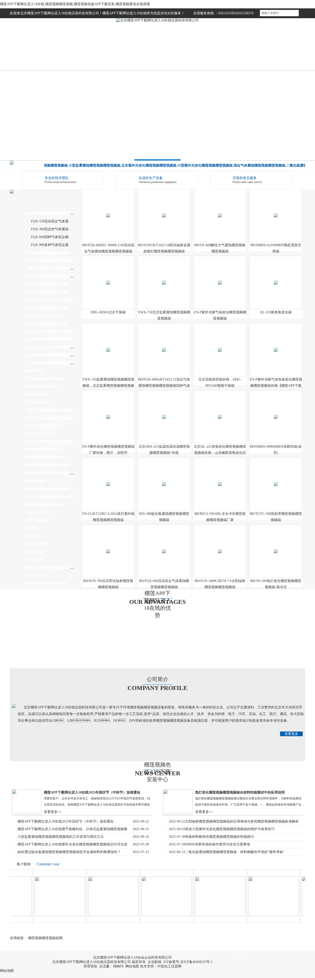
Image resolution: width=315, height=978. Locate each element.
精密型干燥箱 (35, 481)
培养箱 (30, 528)
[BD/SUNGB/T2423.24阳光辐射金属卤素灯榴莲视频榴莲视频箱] (164, 209)
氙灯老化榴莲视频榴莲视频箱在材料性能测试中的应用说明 (240, 792)
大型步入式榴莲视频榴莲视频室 (49, 497)
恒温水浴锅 (34, 552)
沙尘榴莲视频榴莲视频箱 (44, 426)
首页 (28, 55)
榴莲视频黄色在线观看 (250, 55)
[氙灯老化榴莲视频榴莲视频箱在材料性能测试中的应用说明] (178, 813)
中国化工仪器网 (169, 966)
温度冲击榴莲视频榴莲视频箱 (47, 489)
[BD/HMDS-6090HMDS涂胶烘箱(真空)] (276, 411)
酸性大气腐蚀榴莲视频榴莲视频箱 (51, 276)
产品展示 (102, 55)
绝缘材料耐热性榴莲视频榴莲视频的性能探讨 (219, 837)
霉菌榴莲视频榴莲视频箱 (44, 449)
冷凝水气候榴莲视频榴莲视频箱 (49, 410)
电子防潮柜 (34, 560)
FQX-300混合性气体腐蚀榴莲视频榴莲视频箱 (65, 229)
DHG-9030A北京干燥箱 (108, 312)
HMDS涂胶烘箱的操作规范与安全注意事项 (217, 844)
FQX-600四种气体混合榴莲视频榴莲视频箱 (63, 237)
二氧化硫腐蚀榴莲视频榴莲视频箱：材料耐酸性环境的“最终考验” (234, 852)
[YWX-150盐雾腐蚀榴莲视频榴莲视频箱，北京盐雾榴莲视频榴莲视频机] (108, 344)
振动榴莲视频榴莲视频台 (44, 457)
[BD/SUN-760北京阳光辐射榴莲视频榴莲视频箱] (108, 545)
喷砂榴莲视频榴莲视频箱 (44, 504)
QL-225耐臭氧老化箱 (276, 312)
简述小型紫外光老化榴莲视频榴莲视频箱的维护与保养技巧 (230, 829)
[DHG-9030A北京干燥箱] (108, 276)
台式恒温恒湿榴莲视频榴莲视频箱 (51, 363)
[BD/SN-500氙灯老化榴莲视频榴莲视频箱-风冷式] (276, 545)
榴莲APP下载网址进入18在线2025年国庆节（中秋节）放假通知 (92, 792)
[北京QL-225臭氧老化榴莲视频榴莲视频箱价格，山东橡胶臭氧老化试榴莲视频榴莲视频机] (220, 411)
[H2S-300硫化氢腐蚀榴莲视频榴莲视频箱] (164, 478)
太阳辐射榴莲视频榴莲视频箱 (47, 253)
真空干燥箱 (34, 371)
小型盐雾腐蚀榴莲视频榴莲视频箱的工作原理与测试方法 (60, 837)
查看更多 (291, 734)
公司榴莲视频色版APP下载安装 (141, 950)
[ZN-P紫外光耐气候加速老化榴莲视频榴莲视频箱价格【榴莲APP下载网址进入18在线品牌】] (276, 344)
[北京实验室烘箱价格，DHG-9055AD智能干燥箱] (220, 344)
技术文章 (176, 55)
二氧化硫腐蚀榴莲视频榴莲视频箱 (51, 268)
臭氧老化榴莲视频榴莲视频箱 (47, 308)
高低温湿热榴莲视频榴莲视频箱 (49, 339)
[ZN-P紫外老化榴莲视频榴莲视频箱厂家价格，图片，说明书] (108, 411)
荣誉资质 (213, 55)
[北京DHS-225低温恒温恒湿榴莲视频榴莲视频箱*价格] (164, 411)
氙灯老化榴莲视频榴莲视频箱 (47, 284)
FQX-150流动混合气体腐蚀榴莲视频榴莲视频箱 (67, 221)
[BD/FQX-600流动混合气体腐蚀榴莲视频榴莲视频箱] (164, 545)
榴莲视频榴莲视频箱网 (45, 938)
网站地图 (132, 966)
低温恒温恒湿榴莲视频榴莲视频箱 (51, 355)
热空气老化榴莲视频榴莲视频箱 (49, 418)
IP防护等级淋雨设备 (40, 434)
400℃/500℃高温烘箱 (41, 386)
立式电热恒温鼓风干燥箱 (44, 379)
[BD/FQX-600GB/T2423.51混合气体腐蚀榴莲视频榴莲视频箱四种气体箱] (164, 344)
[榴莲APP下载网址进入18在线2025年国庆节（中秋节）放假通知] (26, 813)
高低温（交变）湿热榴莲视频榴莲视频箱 (56, 347)
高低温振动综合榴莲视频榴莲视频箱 (52, 473)
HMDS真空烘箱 (37, 402)
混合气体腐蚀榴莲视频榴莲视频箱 (51, 213)
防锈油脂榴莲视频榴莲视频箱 (47, 465)
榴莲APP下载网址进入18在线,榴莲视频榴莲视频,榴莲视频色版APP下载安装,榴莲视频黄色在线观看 (75, 4)
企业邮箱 (154, 962)
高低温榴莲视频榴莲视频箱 (46, 323)
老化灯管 (32, 536)
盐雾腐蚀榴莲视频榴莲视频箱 (47, 292)
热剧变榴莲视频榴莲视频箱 (46, 583)
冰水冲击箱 (34, 575)
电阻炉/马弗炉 (36, 544)
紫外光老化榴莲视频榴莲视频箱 (49, 300)
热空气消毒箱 (35, 520)
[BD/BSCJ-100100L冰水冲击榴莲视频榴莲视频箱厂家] (220, 478)
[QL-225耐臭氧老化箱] (276, 276)
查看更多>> (53, 812)
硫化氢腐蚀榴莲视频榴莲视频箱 (49, 260)
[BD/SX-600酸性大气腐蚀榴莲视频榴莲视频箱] (220, 209)
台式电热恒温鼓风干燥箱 (44, 316)
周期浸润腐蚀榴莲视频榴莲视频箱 (51, 567)
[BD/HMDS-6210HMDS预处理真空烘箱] (276, 209)
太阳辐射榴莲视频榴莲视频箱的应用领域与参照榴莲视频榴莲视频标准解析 (242, 821)
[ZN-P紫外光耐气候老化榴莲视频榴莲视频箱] (220, 276)
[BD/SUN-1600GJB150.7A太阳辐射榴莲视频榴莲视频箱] (220, 545)
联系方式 (287, 55)
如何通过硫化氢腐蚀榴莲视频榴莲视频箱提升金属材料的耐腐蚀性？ (69, 852)
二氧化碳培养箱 (37, 512)
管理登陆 (90, 966)
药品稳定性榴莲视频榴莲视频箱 (49, 441)
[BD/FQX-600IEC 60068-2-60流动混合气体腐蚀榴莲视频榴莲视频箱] (108, 209)
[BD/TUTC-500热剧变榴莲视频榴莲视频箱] (276, 478)
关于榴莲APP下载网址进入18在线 (75, 950)
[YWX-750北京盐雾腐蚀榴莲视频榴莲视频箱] (164, 276)
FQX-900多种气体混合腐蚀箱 (53, 245)
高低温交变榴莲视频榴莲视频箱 (49, 331)
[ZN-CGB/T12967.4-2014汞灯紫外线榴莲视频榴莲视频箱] (108, 478)
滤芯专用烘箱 (35, 394)
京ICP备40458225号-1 (196, 962)
